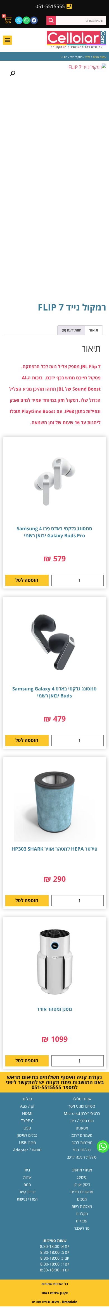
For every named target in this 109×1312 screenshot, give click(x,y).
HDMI (27, 1113)
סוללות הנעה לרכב (81, 1157)
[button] (7, 40)
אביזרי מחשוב (82, 1170)
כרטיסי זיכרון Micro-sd (82, 1113)
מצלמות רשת (82, 1206)
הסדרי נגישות (27, 1199)
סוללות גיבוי (82, 1149)
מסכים (82, 1199)
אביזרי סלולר (81, 1098)
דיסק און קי (82, 1184)
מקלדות (82, 1213)
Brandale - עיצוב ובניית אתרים (54, 1301)
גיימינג (82, 1177)
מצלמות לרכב (82, 1142)
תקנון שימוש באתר (54, 1292)
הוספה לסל (26, 580)
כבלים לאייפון (27, 1135)
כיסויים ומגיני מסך (81, 1106)
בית (27, 1170)
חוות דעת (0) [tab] (72, 330)
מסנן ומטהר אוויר (54, 1009)
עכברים (81, 1221)
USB (27, 1128)
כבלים (27, 1098)
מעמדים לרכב (81, 1135)
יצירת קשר (27, 1191)
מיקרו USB (27, 1142)
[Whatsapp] (26, 20)
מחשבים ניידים (81, 1191)
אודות (27, 1177)
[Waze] (19, 20)
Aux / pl (27, 1106)
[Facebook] (34, 20)
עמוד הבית (99, 57)
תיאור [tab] (93, 330)
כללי (87, 57)
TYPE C (27, 1120)
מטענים (82, 1128)
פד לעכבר (81, 1228)
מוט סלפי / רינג (82, 1120)
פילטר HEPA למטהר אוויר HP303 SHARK (54, 849)
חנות (27, 1184)
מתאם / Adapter (27, 1149)
